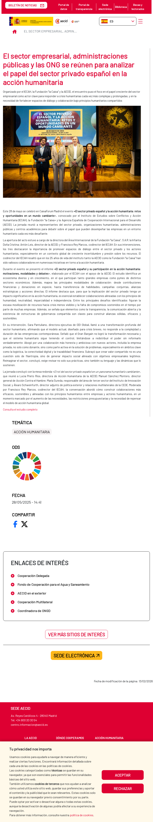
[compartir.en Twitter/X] (24, 524)
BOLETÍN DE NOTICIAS (22, 5)
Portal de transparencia (84, 6)
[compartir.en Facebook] (15, 524)
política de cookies (81, 815)
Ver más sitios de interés (76, 634)
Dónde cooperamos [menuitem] (70, 738)
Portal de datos (63, 6)
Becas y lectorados (138, 6)
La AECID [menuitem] (30, 738)
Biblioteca (121, 6)
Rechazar (123, 788)
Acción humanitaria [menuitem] (109, 738)
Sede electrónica (105, 6)
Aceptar (122, 775)
